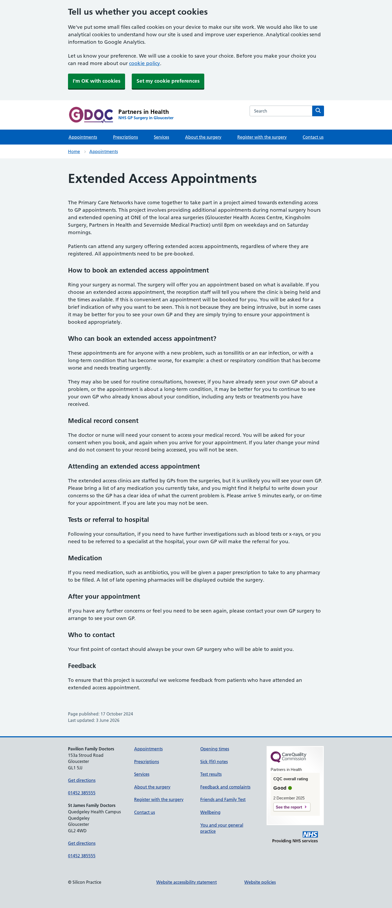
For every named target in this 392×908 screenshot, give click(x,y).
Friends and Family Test (223, 799)
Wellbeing (210, 812)
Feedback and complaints (225, 787)
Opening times (214, 748)
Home (74, 151)
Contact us (313, 137)
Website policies (260, 882)
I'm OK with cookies (96, 81)
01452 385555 (81, 792)
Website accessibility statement (186, 882)
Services (161, 137)
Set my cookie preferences (168, 81)
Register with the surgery (262, 137)
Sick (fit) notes (214, 761)
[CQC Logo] (288, 761)
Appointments (83, 137)
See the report (289, 807)
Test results (211, 774)
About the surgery (203, 137)
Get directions (81, 780)
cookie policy (144, 63)
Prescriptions (125, 137)
